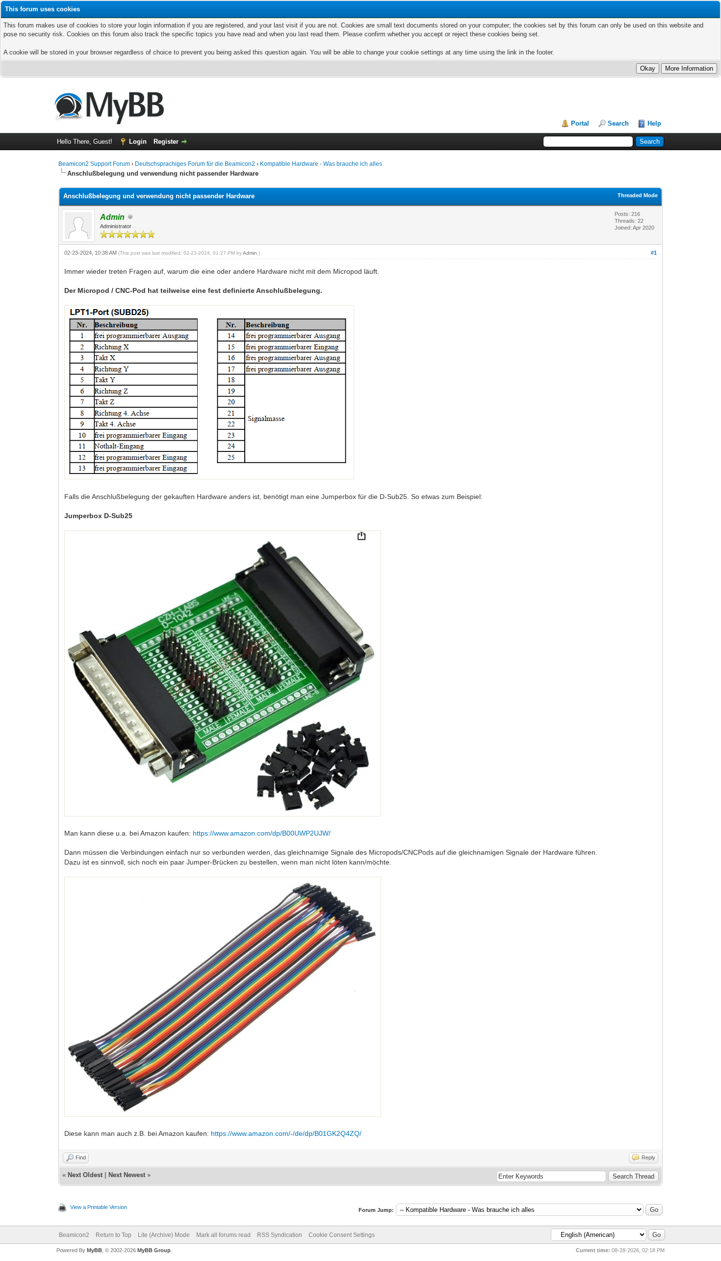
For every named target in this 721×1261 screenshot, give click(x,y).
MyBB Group (154, 1250)
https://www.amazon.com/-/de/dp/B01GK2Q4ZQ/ (286, 1133)
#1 (654, 253)
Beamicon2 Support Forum (94, 163)
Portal (580, 123)
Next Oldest (85, 1175)
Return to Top (113, 1235)
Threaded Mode (638, 195)
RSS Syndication (279, 1235)
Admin (250, 253)
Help (654, 123)
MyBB (94, 1250)
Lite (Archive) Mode (164, 1235)
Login (138, 141)
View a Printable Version (98, 1207)
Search (618, 123)
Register (166, 141)
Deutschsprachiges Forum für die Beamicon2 (196, 163)
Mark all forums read (223, 1235)
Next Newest (126, 1175)
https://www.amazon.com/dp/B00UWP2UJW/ (262, 833)
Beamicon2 (74, 1235)
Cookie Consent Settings (342, 1235)
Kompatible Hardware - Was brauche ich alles (321, 163)
